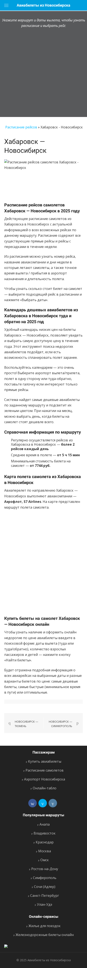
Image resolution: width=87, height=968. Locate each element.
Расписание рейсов (21, 127)
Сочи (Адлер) (44, 886)
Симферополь (44, 877)
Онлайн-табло (44, 788)
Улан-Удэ (44, 904)
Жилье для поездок (45, 925)
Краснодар (45, 842)
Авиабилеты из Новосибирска (43, 5)
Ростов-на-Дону (44, 868)
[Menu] (6, 5)
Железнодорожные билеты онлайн (45, 934)
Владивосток (45, 833)
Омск (44, 860)
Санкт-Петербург (44, 895)
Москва (44, 851)
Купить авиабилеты (44, 761)
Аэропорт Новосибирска (44, 779)
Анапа (44, 824)
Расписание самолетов (45, 770)
